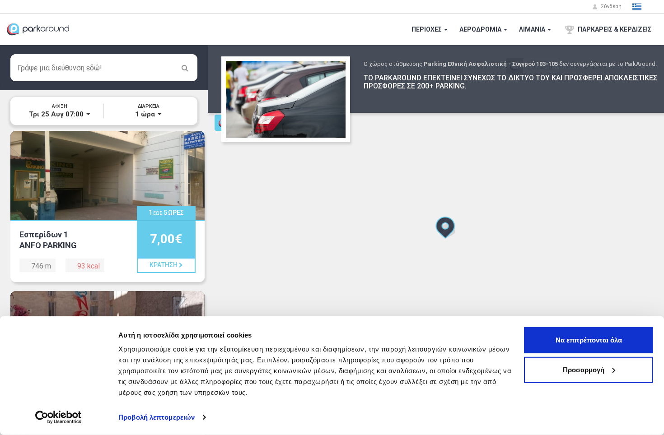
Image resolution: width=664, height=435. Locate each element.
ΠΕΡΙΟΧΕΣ (427, 29)
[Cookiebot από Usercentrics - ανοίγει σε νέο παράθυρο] (58, 417)
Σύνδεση (610, 6)
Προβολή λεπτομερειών (156, 417)
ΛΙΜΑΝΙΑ (533, 29)
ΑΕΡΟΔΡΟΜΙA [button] (481, 29)
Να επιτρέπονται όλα (589, 340)
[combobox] (103, 67)
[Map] (436, 240)
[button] (637, 6)
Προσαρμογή (583, 369)
